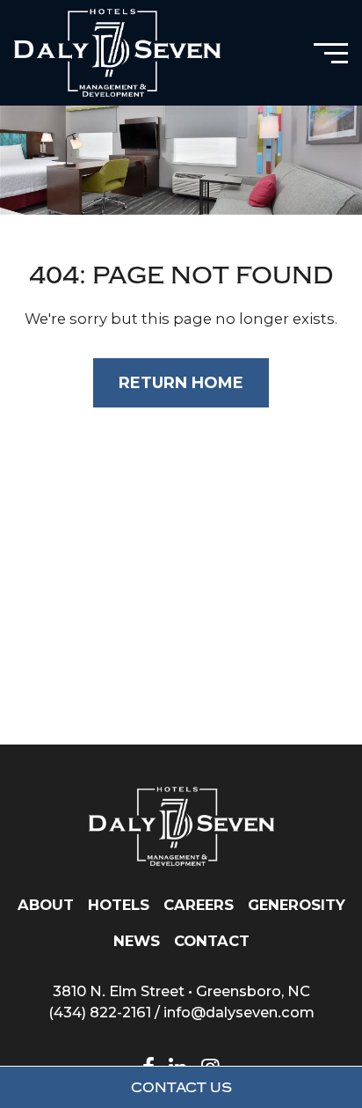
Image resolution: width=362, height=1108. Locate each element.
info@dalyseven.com (239, 1012)
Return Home (181, 383)
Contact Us (181, 1088)
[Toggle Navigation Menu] (331, 53)
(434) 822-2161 (99, 1012)
